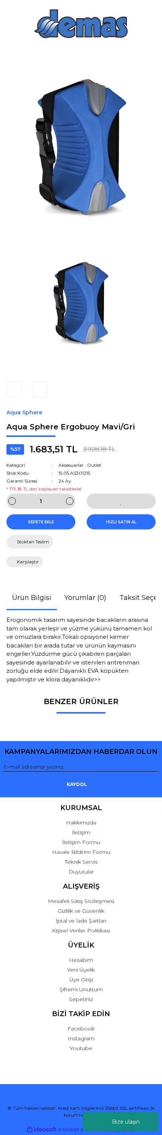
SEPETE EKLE (41, 522)
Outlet (94, 465)
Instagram (81, 1038)
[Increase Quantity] (69, 501)
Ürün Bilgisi (31, 598)
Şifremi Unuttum (81, 989)
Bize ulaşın (126, 1121)
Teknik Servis (81, 861)
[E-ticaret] (80, 1129)
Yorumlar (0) (85, 598)
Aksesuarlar (71, 465)
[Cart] (150, 53)
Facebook (81, 1028)
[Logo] (81, 23)
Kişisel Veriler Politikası (81, 930)
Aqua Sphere (24, 412)
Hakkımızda (81, 822)
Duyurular (81, 871)
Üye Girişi (81, 979)
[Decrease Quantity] (12, 501)
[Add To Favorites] (121, 501)
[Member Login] (81, 53)
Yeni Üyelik (81, 969)
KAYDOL (77, 784)
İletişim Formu (81, 842)
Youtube (81, 1048)
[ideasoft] (41, 1129)
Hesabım (81, 960)
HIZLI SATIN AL (121, 522)
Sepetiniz (81, 999)
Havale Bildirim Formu (81, 852)
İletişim (81, 832)
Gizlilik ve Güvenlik (81, 910)
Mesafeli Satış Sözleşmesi (81, 901)
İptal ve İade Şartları (81, 920)
